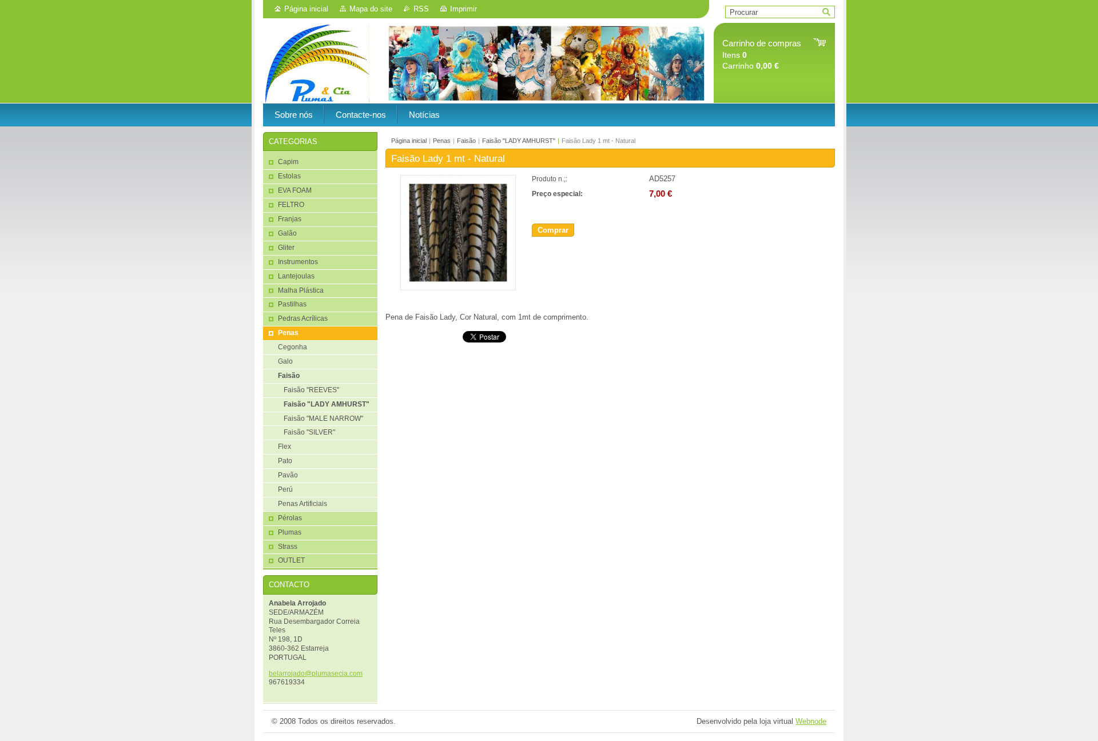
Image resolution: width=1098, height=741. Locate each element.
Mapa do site (370, 9)
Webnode (810, 721)
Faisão (466, 140)
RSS (421, 9)
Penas (442, 140)
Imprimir (463, 9)
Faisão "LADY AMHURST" (518, 140)
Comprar (553, 230)
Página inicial (306, 9)
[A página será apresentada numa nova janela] (458, 288)
